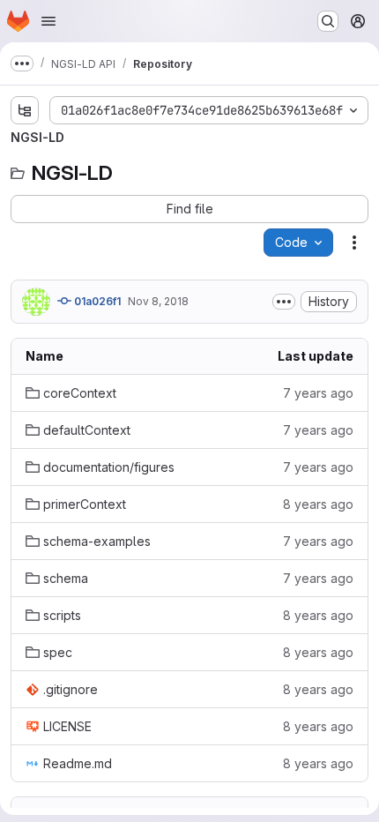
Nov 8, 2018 (158, 301)
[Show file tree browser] (25, 110)
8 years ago (318, 504)
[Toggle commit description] (283, 302)
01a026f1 (96, 301)
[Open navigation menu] (48, 21)
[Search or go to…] (327, 21)
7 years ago (318, 392)
